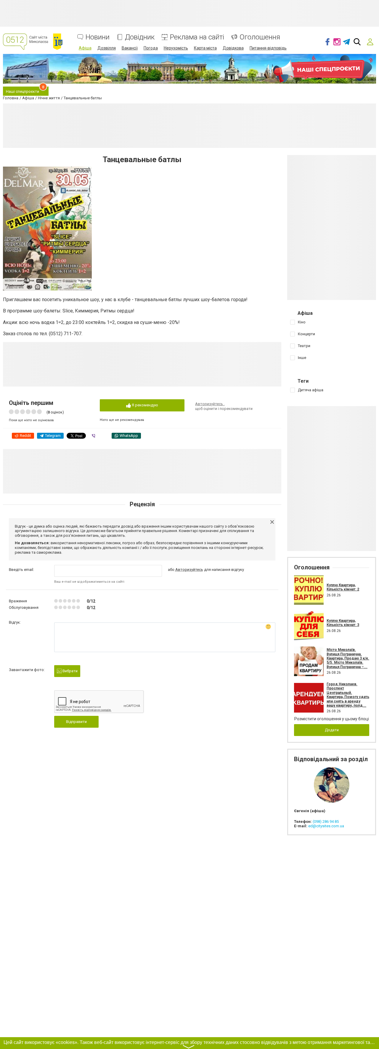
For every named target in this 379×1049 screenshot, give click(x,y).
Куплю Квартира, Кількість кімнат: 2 (343, 587)
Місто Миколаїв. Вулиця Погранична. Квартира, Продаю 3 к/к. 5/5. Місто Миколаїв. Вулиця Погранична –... (348, 658)
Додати (332, 730)
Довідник (140, 37)
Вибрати (70, 671)
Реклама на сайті (197, 37)
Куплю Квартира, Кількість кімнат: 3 (343, 623)
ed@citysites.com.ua (326, 826)
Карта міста (205, 48)
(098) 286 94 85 (326, 821)
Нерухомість (176, 48)
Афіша (85, 48)
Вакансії (130, 48)
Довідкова (233, 48)
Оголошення (260, 37)
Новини (98, 37)
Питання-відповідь (268, 48)
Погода (151, 48)
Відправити (76, 721)
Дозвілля (106, 48)
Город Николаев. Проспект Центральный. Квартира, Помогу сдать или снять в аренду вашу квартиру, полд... (348, 695)
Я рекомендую (144, 405)
